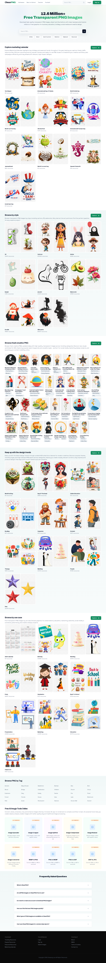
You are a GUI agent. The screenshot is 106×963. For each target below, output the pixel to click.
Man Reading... (95, 373)
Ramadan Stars (82, 371)
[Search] (84, 2)
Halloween (21, 2)
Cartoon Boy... (48, 393)
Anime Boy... (48, 438)
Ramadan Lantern (83, 393)
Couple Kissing (9, 419)
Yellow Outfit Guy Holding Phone (48, 391)
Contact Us (74, 947)
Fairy (22, 793)
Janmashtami (9, 166)
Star (6, 606)
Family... (8, 441)
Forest (7, 797)
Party (6, 694)
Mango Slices (35, 419)
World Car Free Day (10, 128)
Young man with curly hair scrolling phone (48, 437)
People (72, 569)
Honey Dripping (45, 373)
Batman (56, 786)
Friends (23, 797)
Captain (64, 438)
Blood (6, 789)
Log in (89, 2)
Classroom (74, 37)
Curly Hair (47, 441)
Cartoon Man (54, 419)
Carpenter (40, 531)
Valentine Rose (25, 416)
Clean (10, 2)
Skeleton (57, 37)
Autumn (7, 786)
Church (73, 789)
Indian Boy (23, 441)
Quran (22, 801)
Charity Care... (9, 371)
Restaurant (41, 801)
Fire (72, 793)
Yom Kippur (8, 91)
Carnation (64, 416)
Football (47, 2)
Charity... (8, 393)
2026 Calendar (9, 656)
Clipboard (65, 37)
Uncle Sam (59, 395)
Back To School (74, 694)
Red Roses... (24, 419)
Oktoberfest (41, 128)
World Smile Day (74, 91)
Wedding (40, 569)
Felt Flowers (65, 419)
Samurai (56, 801)
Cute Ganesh (72, 438)
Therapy (7, 569)
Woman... (8, 373)
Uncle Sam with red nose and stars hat (59, 391)
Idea (55, 797)
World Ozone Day (34, 393)
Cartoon (40, 254)
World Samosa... (36, 416)
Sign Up (40, 942)
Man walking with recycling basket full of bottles (69, 369)
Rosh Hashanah (45, 371)
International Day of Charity (45, 91)
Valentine (18, 393)
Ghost (37, 37)
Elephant (71, 441)
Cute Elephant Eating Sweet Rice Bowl (73, 437)
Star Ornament (82, 373)
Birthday (40, 656)
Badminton (41, 786)
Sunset (89, 801)
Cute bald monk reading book (34, 369)
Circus (89, 789)
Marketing (40, 732)
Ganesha (69, 395)
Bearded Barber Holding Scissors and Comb (23, 369)
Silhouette (41, 329)
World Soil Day (9, 493)
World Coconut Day (43, 166)
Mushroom (90, 797)
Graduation (41, 694)
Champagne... (19, 395)
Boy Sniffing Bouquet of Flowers (95, 391)
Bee (72, 786)
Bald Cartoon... (34, 371)
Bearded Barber (23, 373)
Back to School (31, 2)
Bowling (7, 531)
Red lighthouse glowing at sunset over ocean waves (79, 415)
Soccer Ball (74, 801)
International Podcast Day (77, 128)
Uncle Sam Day (9, 204)
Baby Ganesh (70, 393)
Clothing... (54, 416)
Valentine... (9, 416)
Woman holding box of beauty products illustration (10, 369)
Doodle (7, 329)
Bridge (23, 789)
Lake (72, 797)
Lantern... (81, 395)
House (39, 797)
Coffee (31, 37)
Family (39, 793)
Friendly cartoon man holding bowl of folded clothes (55, 415)
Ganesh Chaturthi (75, 166)
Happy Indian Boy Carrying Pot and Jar (24, 437)
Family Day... (9, 438)
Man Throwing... (9, 396)
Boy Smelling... (95, 396)
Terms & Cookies (76, 944)
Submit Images (42, 944)
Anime (72, 254)
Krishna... (83, 438)
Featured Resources (10, 944)
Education (73, 732)
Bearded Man (34, 441)
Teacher (40, 2)
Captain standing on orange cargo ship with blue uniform (60, 437)
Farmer (56, 793)
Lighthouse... (76, 416)
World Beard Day (23, 371)
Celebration (41, 789)
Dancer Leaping (93, 419)
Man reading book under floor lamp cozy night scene (95, 369)
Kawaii (7, 292)
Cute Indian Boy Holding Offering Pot (84, 437)
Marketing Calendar (10, 947)
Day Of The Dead (42, 493)
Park (6, 801)
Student (72, 531)
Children (56, 789)
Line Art (40, 292)
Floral (88, 793)
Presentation (9, 732)
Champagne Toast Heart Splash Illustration (20, 391)
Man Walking (67, 373)
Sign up (97, 2)
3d (5, 254)
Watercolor (73, 292)
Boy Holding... (96, 393)
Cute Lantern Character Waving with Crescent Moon (83, 391)
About (73, 940)
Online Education (75, 493)
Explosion (7, 793)
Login (39, 940)
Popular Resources (10, 942)
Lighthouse (76, 419)
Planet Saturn (34, 395)
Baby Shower (25, 786)
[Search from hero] (84, 31)
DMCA (73, 942)
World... (65, 371)
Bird (88, 786)
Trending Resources (10, 940)
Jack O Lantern (47, 37)
